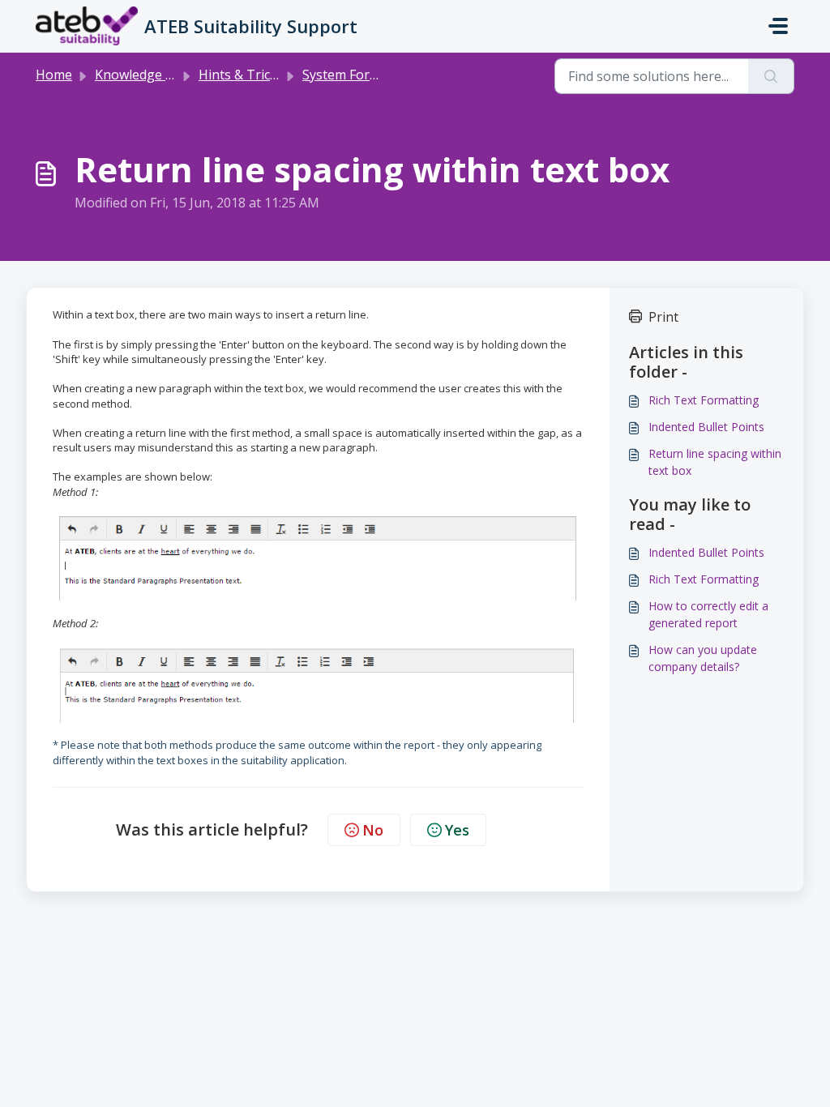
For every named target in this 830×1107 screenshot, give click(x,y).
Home (54, 74)
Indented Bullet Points (706, 426)
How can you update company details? (702, 658)
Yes (457, 830)
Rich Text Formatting (703, 400)
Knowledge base (145, 74)
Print (663, 317)
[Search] (771, 76)
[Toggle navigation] (778, 26)
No (372, 830)
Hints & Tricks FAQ (255, 74)
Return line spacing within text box (714, 462)
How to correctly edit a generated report (708, 614)
